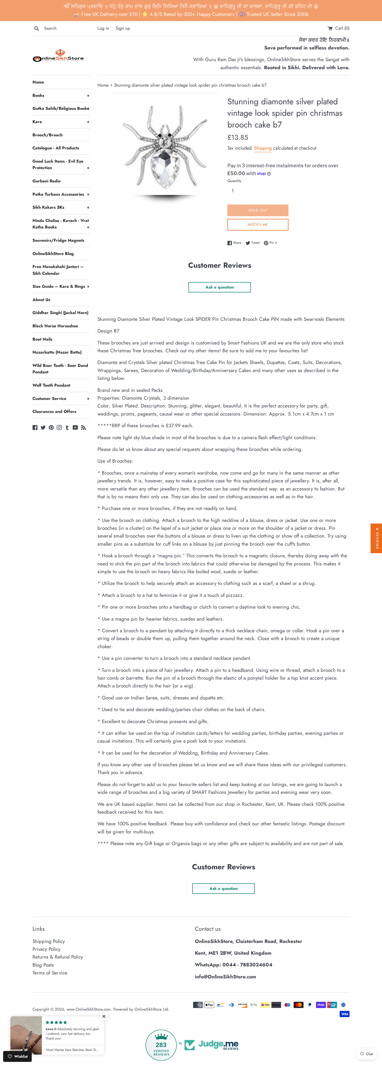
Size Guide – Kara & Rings (61, 286)
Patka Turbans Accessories (61, 194)
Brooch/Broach (47, 135)
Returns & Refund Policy (57, 956)
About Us (41, 300)
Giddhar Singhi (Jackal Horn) (60, 313)
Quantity (234, 181)
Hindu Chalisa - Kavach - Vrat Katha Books (61, 224)
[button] (104, 1016)
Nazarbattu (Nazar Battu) (57, 352)
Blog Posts (43, 964)
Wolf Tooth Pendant (51, 385)
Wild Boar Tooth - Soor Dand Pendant (60, 368)
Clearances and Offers (54, 411)
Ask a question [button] (220, 287)
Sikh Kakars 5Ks (61, 207)
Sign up (123, 28)
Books (61, 95)
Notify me (258, 224)
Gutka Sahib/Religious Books (61, 108)
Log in (103, 28)
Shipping (263, 148)
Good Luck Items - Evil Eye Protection (61, 164)
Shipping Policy (48, 941)
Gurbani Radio (46, 181)
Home (38, 82)
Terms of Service (49, 972)
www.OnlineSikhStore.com (89, 1009)
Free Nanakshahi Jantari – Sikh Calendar (58, 270)
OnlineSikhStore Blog (53, 254)
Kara (61, 122)
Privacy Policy (46, 949)
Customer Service (61, 398)
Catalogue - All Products (55, 148)
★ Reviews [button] (377, 538)
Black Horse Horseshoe (55, 326)
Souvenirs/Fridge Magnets (58, 240)
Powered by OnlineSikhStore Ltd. (141, 1009)
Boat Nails (42, 339)
